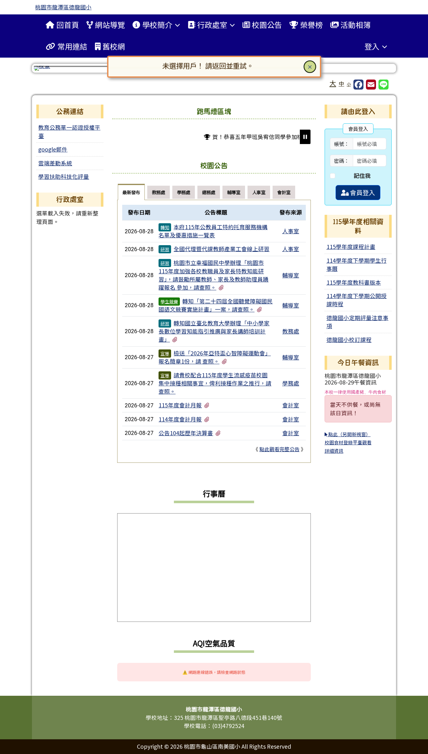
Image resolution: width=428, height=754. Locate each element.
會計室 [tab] (283, 192)
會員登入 (362, 192)
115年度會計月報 (180, 405)
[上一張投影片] (49, 69)
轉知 (164, 227)
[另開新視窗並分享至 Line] (383, 85)
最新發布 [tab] (131, 192)
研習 (164, 249)
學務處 (290, 383)
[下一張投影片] (379, 69)
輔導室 (290, 275)
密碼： (341, 160)
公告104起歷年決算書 (186, 433)
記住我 (362, 175)
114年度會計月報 (180, 419)
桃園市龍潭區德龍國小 (63, 7)
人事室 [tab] (258, 192)
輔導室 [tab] (233, 192)
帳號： (341, 143)
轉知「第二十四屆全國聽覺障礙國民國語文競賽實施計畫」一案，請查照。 (216, 305)
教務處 (290, 331)
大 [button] (333, 83)
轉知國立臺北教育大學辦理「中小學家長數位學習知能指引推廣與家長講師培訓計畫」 (214, 331)
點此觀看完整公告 (279, 449)
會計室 (290, 405)
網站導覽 (110, 24)
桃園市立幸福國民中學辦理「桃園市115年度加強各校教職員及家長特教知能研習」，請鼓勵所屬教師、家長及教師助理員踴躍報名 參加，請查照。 (214, 275)
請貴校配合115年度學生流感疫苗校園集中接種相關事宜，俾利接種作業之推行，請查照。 (215, 383)
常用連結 (72, 46)
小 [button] (349, 84)
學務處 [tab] (183, 192)
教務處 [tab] (158, 192)
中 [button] (341, 83)
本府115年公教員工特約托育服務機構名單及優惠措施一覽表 (213, 231)
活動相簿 (356, 24)
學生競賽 (169, 301)
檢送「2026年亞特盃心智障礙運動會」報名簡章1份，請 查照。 (215, 357)
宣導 (164, 353)
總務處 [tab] (208, 192)
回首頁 (67, 24)
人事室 (290, 231)
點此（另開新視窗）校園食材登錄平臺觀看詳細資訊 (348, 442)
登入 (371, 46)
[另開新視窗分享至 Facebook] (358, 85)
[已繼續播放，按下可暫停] (305, 136)
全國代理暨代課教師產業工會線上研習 (221, 249)
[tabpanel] (214, 331)
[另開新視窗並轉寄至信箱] (371, 85)
